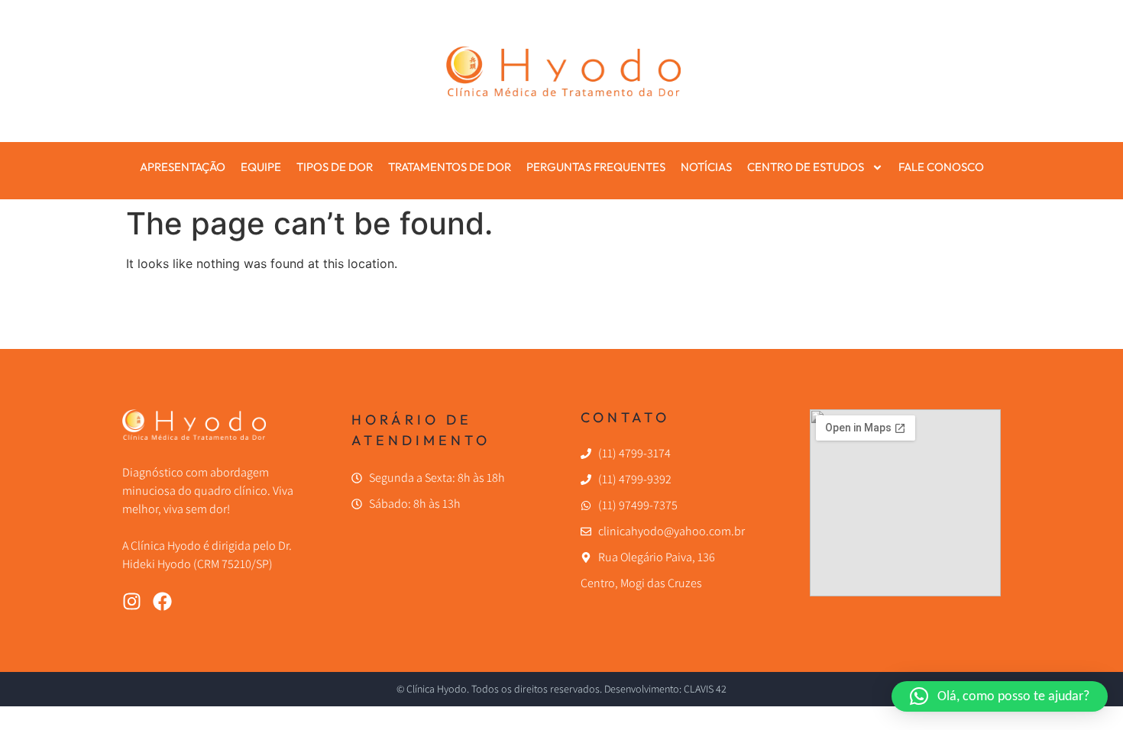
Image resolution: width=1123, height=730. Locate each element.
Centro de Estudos (805, 167)
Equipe (261, 167)
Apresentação (182, 167)
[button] (1000, 696)
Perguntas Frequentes (595, 167)
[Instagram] (131, 601)
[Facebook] (162, 601)
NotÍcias (706, 167)
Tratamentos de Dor (449, 167)
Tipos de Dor (334, 167)
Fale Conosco (941, 167)
